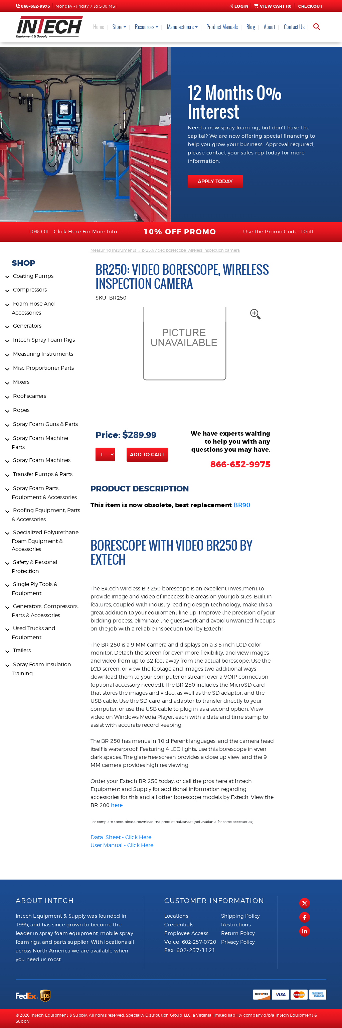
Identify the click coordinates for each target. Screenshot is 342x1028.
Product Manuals (222, 27)
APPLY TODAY (215, 181)
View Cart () (276, 6)
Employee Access (186, 933)
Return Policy (238, 933)
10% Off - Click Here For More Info (72, 232)
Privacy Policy (238, 942)
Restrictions (236, 925)
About (269, 27)
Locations (176, 916)
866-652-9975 (35, 6)
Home (98, 27)
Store (117, 27)
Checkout (310, 6)
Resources (144, 27)
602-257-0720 (199, 942)
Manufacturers (180, 27)
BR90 (241, 504)
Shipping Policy (240, 916)
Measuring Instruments (113, 250)
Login (241, 6)
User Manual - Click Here (122, 845)
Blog (250, 27)
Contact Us (294, 27)
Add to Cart (147, 454)
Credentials (178, 925)
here (117, 805)
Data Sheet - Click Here (121, 837)
